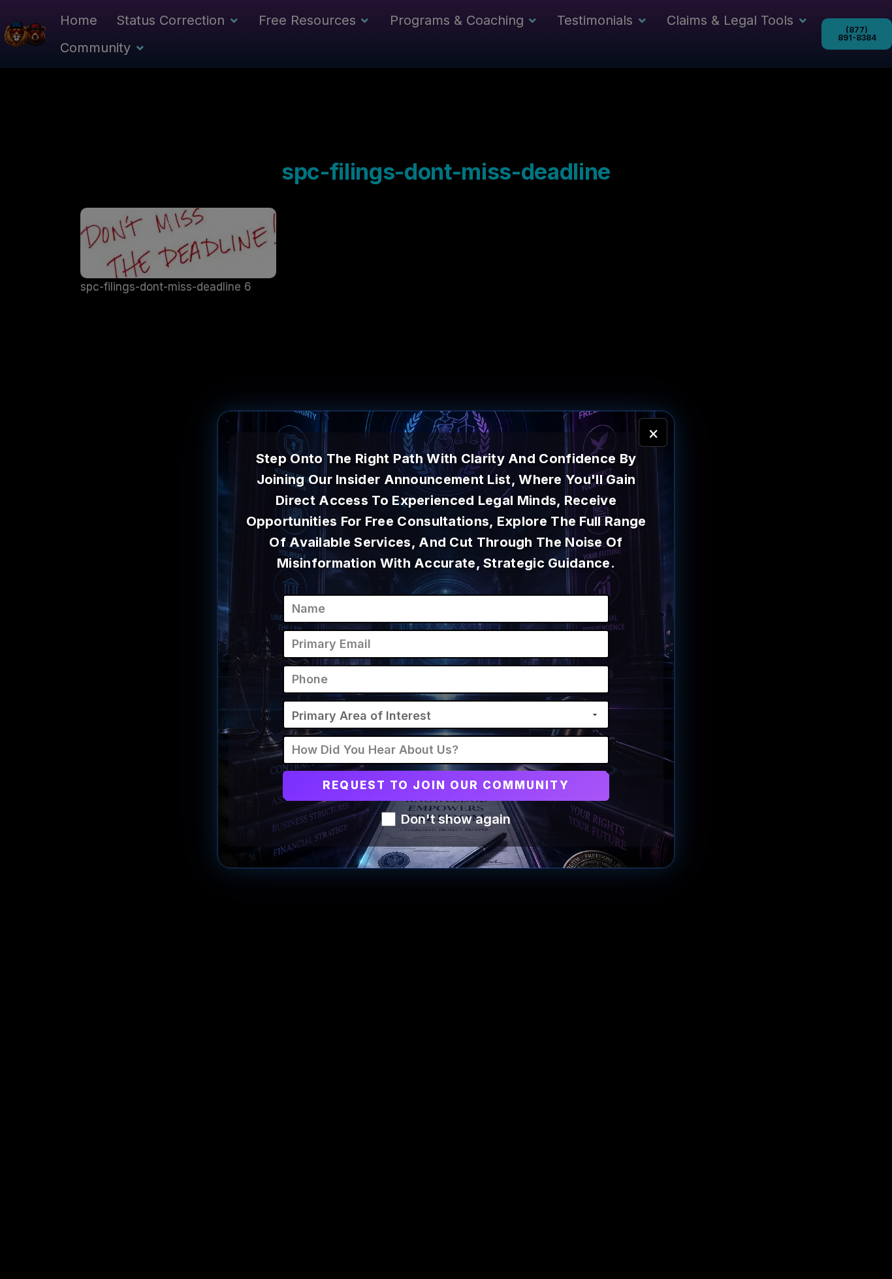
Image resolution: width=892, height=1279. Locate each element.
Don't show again (456, 819)
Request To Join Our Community (446, 785)
